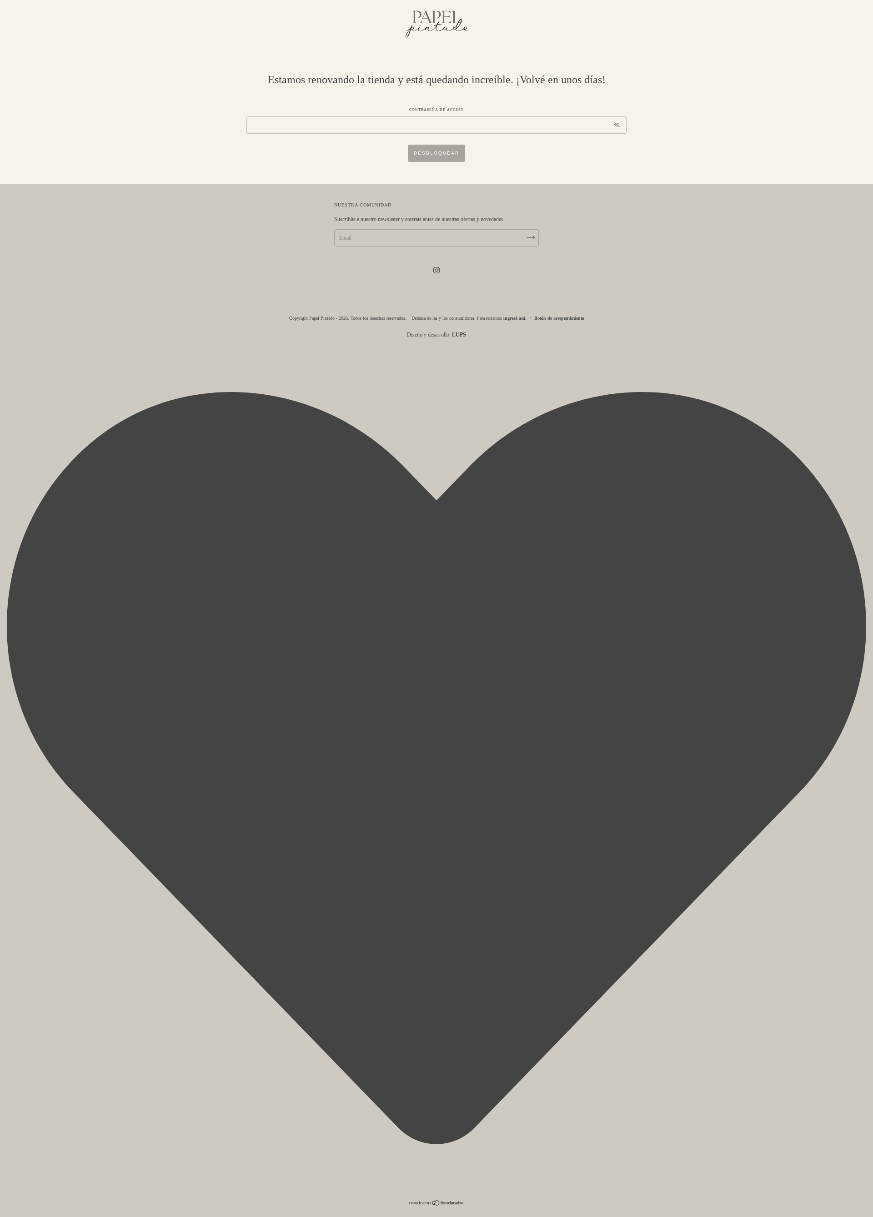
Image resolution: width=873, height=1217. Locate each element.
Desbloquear (436, 153)
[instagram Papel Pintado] (436, 270)
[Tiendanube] (436, 1204)
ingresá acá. (515, 318)
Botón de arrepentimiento (559, 318)
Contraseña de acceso (436, 110)
